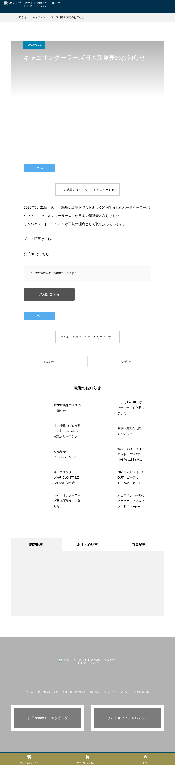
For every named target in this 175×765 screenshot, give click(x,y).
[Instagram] (87, 678)
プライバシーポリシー (117, 692)
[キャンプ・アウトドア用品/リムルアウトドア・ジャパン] (87, 663)
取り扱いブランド (48, 692)
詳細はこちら (49, 294)
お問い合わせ (141, 692)
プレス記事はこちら (39, 239)
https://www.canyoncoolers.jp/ (53, 273)
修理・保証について (73, 692)
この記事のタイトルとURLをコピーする (87, 189)
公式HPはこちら (36, 254)
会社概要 (95, 692)
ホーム (29, 692)
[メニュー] (168, 6)
